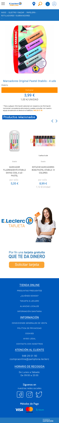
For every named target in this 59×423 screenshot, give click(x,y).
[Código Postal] (34, 4)
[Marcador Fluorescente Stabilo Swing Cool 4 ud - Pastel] (14, 141)
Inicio (3, 12)
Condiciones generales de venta (29, 323)
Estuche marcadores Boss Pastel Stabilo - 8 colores (43, 170)
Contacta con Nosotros (29, 344)
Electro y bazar (16, 12)
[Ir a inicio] (15, 4)
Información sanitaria (29, 311)
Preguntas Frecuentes (29, 291)
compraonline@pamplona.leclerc (29, 359)
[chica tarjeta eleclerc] (29, 224)
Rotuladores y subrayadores (15, 16)
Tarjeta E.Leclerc (29, 301)
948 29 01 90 (37, 110)
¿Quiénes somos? (29, 296)
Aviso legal (29, 339)
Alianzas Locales (29, 306)
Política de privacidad (29, 328)
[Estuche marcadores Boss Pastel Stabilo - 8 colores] (43, 141)
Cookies (29, 333)
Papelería (31, 12)
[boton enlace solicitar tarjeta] (29, 260)
